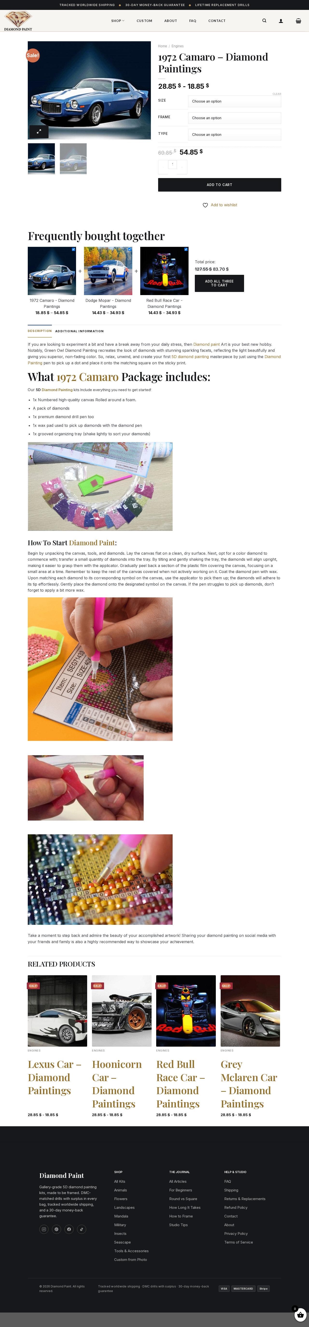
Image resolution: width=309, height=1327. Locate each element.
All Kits (119, 1181)
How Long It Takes (185, 1207)
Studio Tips (178, 1225)
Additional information (79, 331)
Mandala (121, 1216)
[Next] (142, 90)
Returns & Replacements (245, 1198)
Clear (277, 94)
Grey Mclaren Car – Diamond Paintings (249, 1083)
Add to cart (219, 185)
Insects (120, 1233)
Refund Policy (235, 1207)
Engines (178, 46)
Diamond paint (206, 344)
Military (120, 1225)
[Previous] (36, 90)
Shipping (231, 1190)
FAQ (192, 21)
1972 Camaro (87, 376)
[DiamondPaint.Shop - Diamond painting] (52, 21)
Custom (144, 21)
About (170, 21)
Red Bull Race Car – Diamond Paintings (180, 1083)
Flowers (120, 1198)
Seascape (122, 1242)
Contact (217, 21)
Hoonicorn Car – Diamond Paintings (117, 1083)
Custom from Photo (130, 1259)
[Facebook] (69, 1229)
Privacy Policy (236, 1233)
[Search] (264, 20)
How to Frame (181, 1216)
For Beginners (180, 1190)
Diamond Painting (57, 390)
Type (163, 134)
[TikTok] (81, 1229)
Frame (164, 117)
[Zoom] (39, 131)
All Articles (178, 1181)
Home (162, 46)
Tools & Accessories (131, 1251)
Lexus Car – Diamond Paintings (54, 1077)
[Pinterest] (56, 1229)
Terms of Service (238, 1242)
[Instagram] (44, 1229)
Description (40, 331)
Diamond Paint (92, 542)
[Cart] (298, 21)
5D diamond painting (190, 356)
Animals (120, 1190)
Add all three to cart (219, 283)
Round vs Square (183, 1198)
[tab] (40, 331)
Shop (116, 21)
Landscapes (124, 1207)
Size (162, 100)
